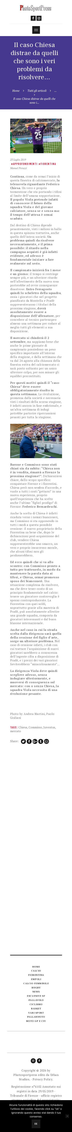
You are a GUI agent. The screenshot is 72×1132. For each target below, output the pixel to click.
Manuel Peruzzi (18, 168)
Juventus (49, 727)
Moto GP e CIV (36, 1021)
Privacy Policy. (43, 1079)
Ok (36, 1124)
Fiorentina (48, 163)
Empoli (36, 979)
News (36, 991)
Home (16, 91)
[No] (67, 1116)
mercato (15, 731)
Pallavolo (36, 1000)
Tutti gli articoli (36, 91)
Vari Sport (36, 1012)
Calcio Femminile (36, 983)
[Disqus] (36, 798)
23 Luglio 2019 (18, 159)
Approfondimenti (25, 163)
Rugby (36, 987)
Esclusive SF (36, 995)
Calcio (36, 970)
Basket (36, 1008)
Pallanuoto (36, 1016)
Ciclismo (36, 1004)
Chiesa (22, 727)
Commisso (35, 727)
